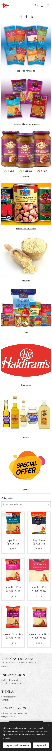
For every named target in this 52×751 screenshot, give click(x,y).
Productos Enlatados (26, 228)
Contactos (6, 699)
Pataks (26, 176)
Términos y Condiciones (12, 683)
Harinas (26, 280)
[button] (36, 5)
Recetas (5, 666)
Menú (48, 5)
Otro (26, 332)
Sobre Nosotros (8, 696)
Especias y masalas (26, 70)
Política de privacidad (11, 680)
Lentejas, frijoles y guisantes (26, 124)
